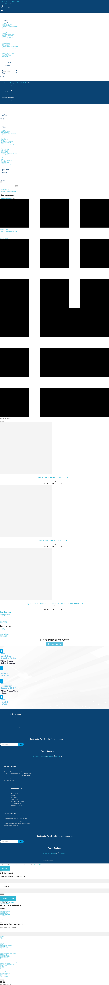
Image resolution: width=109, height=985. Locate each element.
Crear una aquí (11, 902)
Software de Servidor (5, 38)
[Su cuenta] (0, 189)
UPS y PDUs (4, 51)
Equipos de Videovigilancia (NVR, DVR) (9, 48)
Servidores (4, 36)
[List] (54, 416)
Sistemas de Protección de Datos (8, 53)
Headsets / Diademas (6, 44)
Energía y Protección (5, 49)
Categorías (4, 23)
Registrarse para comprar (55, 484)
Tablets (3, 28)
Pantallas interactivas (6, 61)
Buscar (4, 73)
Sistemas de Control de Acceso (7, 47)
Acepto (5, 868)
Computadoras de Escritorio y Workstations (9, 26)
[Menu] (1, 16)
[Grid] (54, 307)
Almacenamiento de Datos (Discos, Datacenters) (10, 37)
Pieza (3, 59)
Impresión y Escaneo (5, 31)
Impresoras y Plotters (6, 32)
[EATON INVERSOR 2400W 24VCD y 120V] (54, 511)
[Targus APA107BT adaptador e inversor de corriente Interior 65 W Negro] (54, 574)
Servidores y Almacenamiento (7, 35)
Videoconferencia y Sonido (6, 39)
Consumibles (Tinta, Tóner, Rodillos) (8, 34)
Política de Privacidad (36, 864)
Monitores (4, 27)
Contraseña (4, 886)
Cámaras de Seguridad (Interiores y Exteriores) (10, 46)
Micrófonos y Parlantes (6, 42)
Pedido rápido (54, 644)
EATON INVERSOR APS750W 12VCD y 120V (54, 478)
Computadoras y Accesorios (7, 24)
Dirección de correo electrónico (12, 876)
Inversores (4, 52)
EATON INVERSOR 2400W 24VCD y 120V (54, 541)
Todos (1, 937)
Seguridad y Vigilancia (6, 45)
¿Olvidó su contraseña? (4, 901)
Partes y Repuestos (5, 54)
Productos (54, 479)
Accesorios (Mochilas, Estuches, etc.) (8, 29)
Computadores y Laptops (6, 55)
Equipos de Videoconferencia (7, 41)
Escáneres (4, 33)
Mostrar (2, 893)
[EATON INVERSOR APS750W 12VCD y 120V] (54, 448)
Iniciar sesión (8, 898)
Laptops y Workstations (6, 25)
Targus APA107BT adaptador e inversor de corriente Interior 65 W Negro (54, 603)
